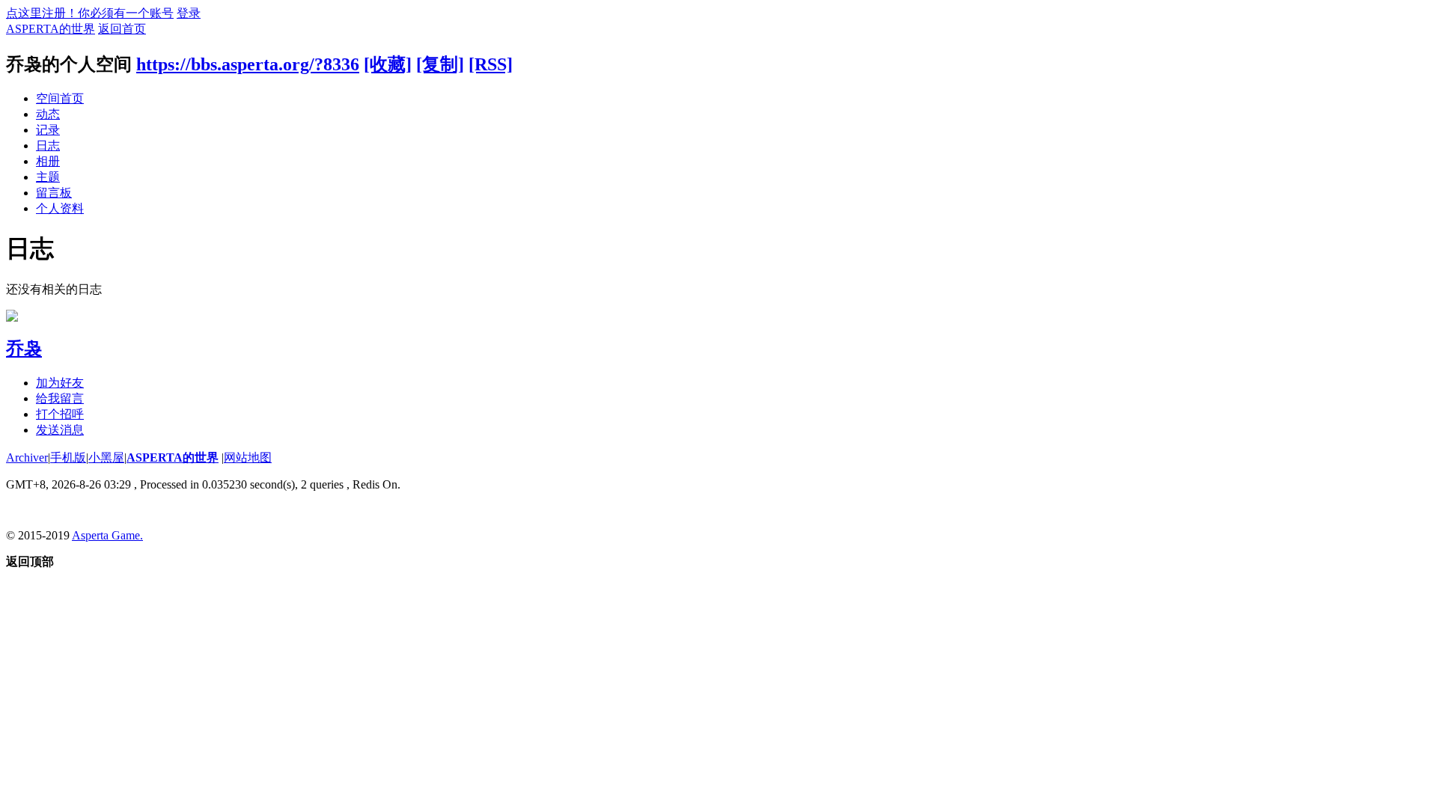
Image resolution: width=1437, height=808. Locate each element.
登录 (189, 13)
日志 (48, 145)
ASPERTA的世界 (50, 28)
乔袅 (24, 348)
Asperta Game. (107, 535)
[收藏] (388, 64)
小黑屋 (106, 457)
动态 (48, 114)
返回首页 (122, 28)
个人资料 (60, 208)
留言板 (54, 192)
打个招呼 (60, 414)
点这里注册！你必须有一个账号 (90, 13)
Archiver (27, 457)
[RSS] (491, 64)
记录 (48, 129)
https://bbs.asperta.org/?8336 (247, 64)
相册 (48, 161)
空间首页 (60, 98)
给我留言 (60, 398)
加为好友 (60, 382)
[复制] (440, 64)
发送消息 (60, 429)
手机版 (68, 457)
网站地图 (248, 457)
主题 (48, 177)
